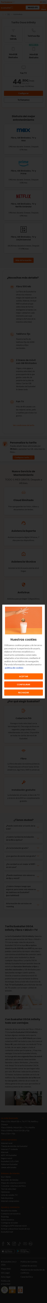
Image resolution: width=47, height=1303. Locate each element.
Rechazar (23, 692)
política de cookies (14, 667)
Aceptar (23, 676)
